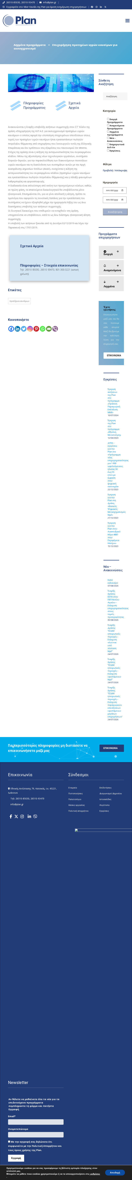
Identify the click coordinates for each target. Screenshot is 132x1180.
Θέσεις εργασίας (76, 805)
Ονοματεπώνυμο (18, 1129)
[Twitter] (24, 329)
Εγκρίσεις (114, 150)
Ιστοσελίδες (105, 799)
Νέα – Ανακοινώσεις (115, 139)
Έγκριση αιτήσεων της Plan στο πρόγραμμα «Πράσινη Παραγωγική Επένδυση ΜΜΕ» (113, 401)
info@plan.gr (49, 2)
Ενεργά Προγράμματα (115, 121)
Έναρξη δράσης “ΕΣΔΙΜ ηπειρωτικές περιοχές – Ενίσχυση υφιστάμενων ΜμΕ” (113, 669)
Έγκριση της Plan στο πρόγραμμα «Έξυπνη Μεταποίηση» (113, 427)
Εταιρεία (72, 788)
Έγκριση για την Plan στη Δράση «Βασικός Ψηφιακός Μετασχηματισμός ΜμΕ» (113, 504)
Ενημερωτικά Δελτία (115, 146)
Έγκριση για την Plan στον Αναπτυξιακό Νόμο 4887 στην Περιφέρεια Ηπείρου (113, 533)
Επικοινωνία (114, 355)
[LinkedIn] (101, 6)
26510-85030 (13, 2)
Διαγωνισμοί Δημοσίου (110, 793)
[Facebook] (92, 6)
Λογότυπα (104, 805)
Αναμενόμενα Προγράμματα (115, 127)
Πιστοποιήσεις (75, 793)
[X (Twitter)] (105, 6)
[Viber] (55, 329)
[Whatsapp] (42, 329)
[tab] (111, 252)
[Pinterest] (36, 329)
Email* (12, 1116)
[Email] (49, 329)
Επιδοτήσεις (105, 788)
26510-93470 (28, 2)
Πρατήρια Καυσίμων (19, 301)
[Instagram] (97, 6)
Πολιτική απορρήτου (78, 811)
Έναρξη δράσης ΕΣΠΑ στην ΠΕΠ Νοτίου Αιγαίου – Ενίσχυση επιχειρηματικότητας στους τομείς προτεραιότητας (113, 603)
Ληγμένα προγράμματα (115, 133)
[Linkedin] (17, 329)
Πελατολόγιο (74, 799)
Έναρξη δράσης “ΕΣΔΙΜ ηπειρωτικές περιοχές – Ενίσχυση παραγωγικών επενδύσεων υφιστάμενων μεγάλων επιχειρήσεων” (113, 702)
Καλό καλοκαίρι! (113, 581)
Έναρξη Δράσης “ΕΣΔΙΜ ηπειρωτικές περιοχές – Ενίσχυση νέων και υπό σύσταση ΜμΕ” (113, 638)
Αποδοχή (115, 1172)
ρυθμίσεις (95, 1174)
